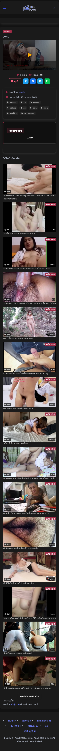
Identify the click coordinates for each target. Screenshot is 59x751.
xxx (24, 102)
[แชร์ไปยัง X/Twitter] (25, 81)
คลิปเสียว (13, 108)
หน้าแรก (12, 720)
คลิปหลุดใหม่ (29, 731)
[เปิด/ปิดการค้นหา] (54, 7)
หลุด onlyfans (29, 113)
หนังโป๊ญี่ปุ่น (32, 726)
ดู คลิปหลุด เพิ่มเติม (29, 696)
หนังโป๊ (46, 108)
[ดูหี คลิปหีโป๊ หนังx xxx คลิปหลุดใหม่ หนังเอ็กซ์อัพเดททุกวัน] (29, 7)
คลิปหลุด (7, 31)
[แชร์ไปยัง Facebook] (33, 81)
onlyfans (13, 102)
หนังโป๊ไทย (13, 113)
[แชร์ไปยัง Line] (47, 81)
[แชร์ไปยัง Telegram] (40, 81)
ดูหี (24, 108)
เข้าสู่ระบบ (15, 704)
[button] (5, 8)
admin (22, 92)
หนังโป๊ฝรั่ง (15, 726)
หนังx (35, 108)
